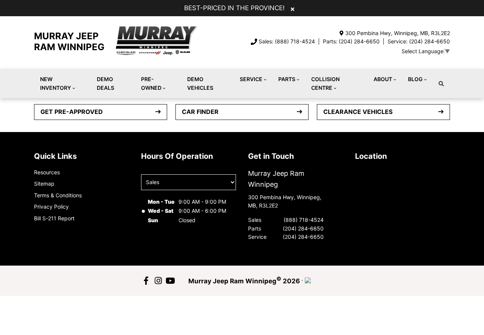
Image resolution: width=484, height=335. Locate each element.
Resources (47, 172)
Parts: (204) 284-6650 (351, 41)
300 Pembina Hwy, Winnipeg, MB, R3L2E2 (397, 33)
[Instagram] (158, 280)
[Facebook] (145, 280)
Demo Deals (105, 83)
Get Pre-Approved (71, 111)
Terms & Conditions (58, 195)
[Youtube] (170, 280)
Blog (415, 79)
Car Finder (200, 111)
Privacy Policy (51, 206)
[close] (292, 8)
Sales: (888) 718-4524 (287, 41)
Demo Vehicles (200, 83)
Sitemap (44, 183)
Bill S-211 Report (54, 218)
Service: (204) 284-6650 (419, 41)
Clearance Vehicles (357, 111)
